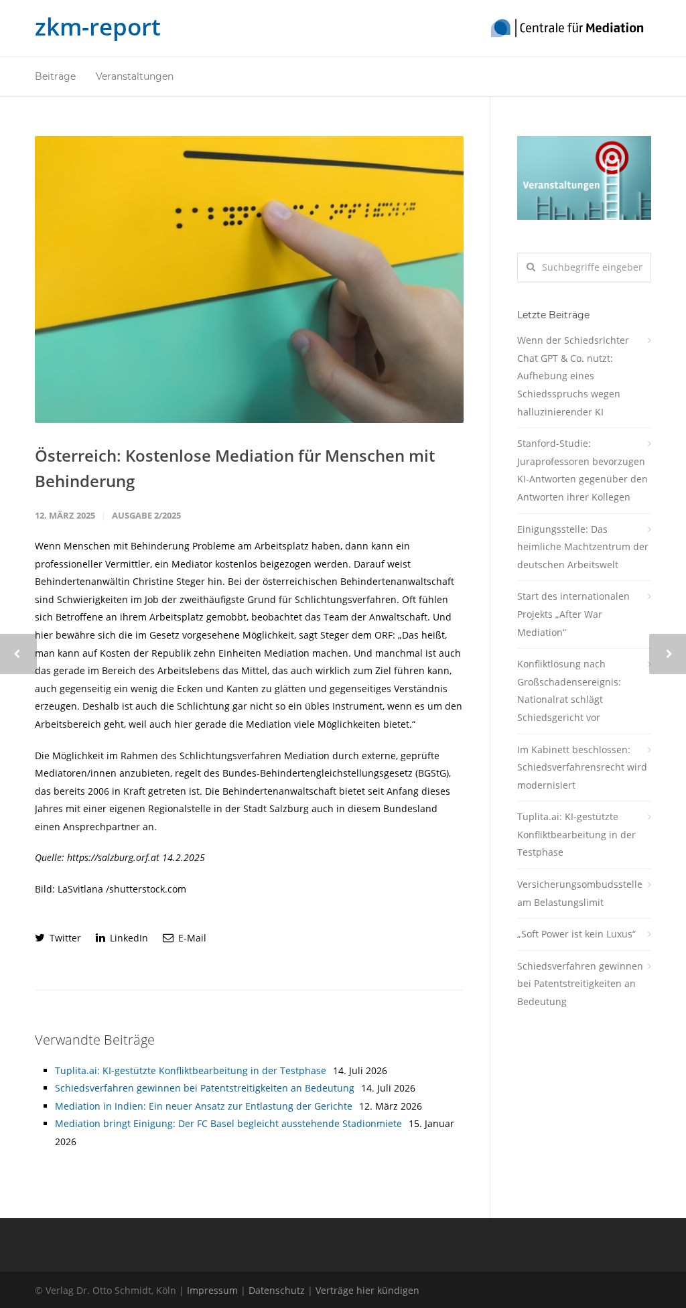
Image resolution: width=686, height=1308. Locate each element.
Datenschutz (277, 1290)
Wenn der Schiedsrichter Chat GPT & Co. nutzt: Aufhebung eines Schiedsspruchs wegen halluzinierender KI (573, 375)
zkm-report (98, 26)
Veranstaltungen (135, 76)
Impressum (212, 1290)
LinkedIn (127, 937)
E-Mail (191, 937)
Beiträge (55, 76)
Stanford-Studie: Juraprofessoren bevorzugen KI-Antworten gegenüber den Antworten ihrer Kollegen (582, 470)
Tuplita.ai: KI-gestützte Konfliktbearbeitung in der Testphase (190, 1070)
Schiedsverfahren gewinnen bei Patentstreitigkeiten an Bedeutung (204, 1088)
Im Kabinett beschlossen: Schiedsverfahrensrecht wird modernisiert (582, 767)
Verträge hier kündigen (367, 1290)
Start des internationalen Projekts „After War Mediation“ (573, 614)
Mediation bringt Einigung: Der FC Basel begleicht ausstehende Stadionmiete (228, 1123)
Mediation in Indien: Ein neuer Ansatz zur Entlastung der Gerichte (203, 1106)
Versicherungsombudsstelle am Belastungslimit (579, 893)
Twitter (64, 937)
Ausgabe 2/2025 (146, 515)
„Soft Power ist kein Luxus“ (576, 933)
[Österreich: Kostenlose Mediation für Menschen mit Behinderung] (249, 279)
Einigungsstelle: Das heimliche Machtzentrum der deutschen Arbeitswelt (582, 547)
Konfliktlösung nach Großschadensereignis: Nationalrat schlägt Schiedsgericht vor (569, 690)
